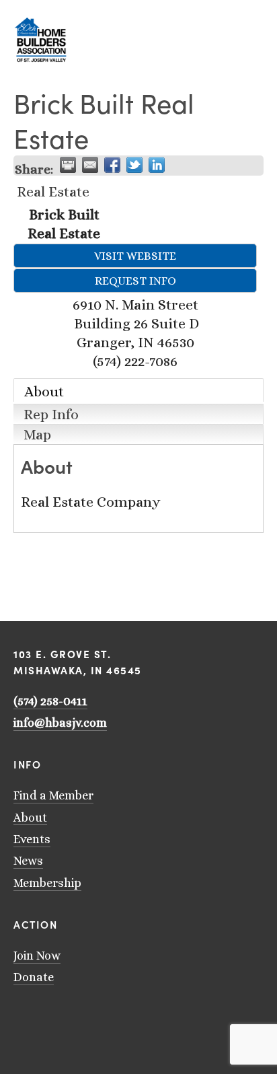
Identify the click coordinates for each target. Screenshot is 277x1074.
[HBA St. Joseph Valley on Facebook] (71, 1016)
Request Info (135, 280)
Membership (47, 883)
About (44, 391)
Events (31, 839)
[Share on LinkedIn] (157, 165)
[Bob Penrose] (106, 1016)
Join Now (37, 955)
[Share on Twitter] (134, 165)
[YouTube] (36, 1016)
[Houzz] (88, 1016)
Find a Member (53, 795)
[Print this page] (68, 165)
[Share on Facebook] (112, 165)
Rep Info (51, 414)
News (28, 860)
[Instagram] (53, 1016)
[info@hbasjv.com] (18, 1016)
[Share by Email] (90, 165)
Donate (33, 977)
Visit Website (135, 255)
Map (37, 434)
